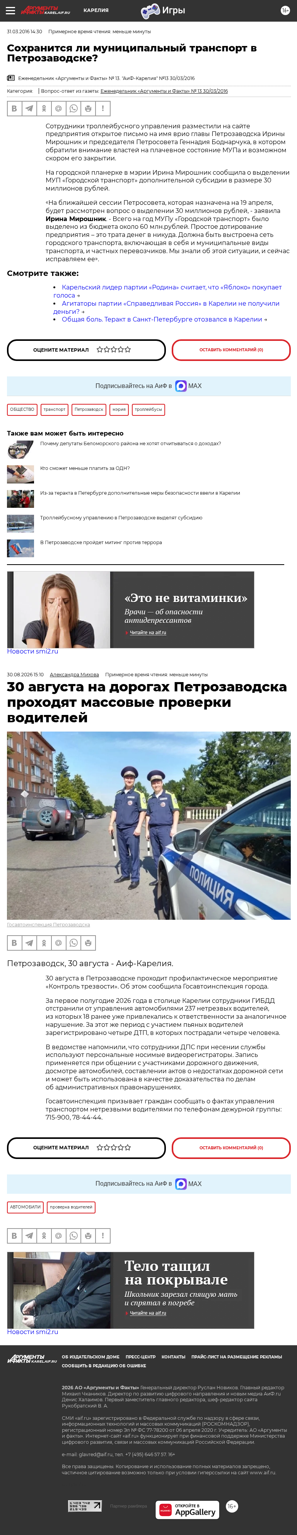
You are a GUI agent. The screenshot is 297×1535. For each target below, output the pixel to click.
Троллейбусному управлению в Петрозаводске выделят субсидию (121, 518)
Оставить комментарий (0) (231, 349)
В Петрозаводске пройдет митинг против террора (101, 542)
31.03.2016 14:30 (24, 31)
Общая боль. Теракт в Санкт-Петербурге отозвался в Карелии (162, 319)
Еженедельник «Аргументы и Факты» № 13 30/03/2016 (164, 91)
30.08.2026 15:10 (25, 674)
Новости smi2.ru (32, 651)
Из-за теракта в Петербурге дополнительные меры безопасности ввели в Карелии (140, 493)
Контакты (173, 1357)
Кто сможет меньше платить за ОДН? (85, 468)
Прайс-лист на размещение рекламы (236, 1357)
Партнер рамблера (128, 1506)
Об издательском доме (90, 1357)
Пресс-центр (140, 1357)
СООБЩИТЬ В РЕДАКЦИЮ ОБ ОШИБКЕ (104, 1365)
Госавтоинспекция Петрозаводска (48, 924)
